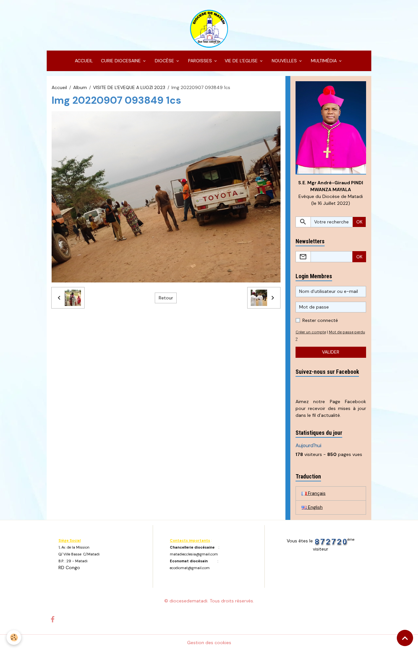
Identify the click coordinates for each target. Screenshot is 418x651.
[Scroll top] (405, 638)
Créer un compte (311, 332)
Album (80, 87)
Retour (166, 298)
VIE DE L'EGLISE (242, 61)
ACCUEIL (83, 61)
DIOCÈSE (164, 61)
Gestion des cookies (209, 642)
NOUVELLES (284, 61)
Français (316, 493)
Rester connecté (320, 320)
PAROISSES (200, 61)
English (315, 507)
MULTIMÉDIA (324, 61)
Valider (330, 352)
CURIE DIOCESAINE (121, 61)
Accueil (59, 87)
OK (359, 222)
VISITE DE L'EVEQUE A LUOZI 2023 (129, 87)
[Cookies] (14, 637)
